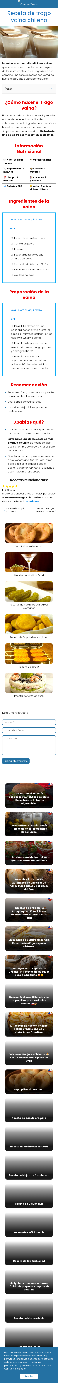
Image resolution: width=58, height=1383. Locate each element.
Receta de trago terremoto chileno (45, 510)
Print (12, 228)
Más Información (18, 1368)
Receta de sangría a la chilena (16, 510)
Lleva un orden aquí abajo (25, 219)
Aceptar (29, 1376)
